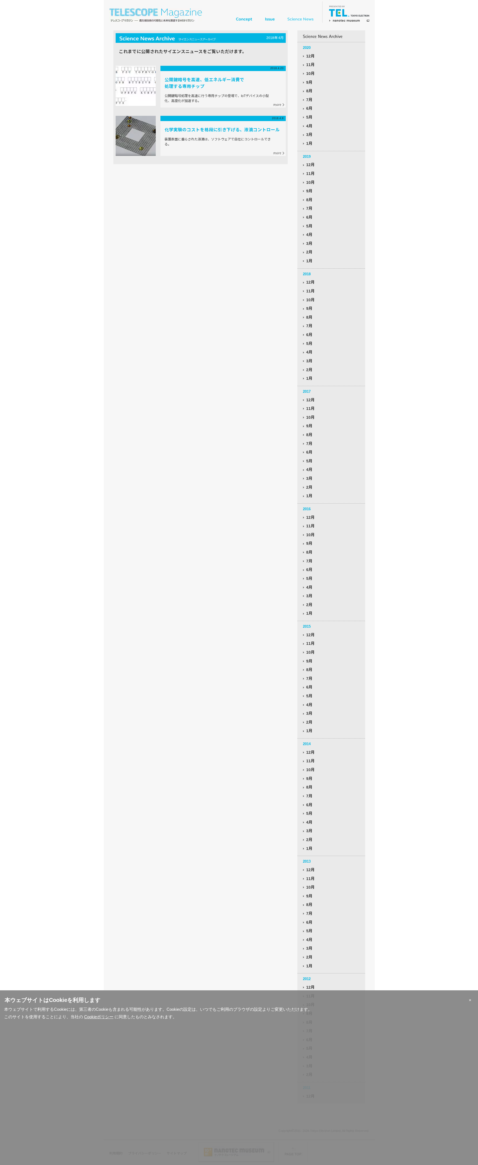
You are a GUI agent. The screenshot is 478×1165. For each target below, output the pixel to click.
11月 (310, 64)
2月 (309, 252)
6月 (309, 108)
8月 (309, 91)
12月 (310, 56)
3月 (309, 134)
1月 (309, 143)
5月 (309, 117)
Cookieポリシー (98, 1016)
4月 (309, 126)
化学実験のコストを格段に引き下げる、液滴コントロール (222, 129)
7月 (309, 100)
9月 (309, 82)
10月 (310, 73)
